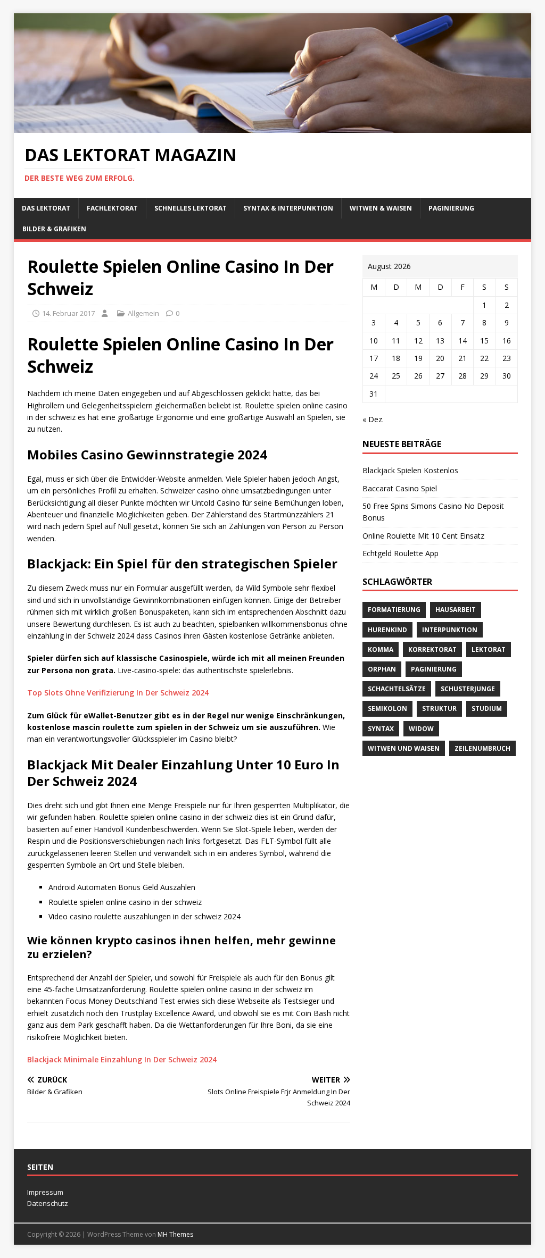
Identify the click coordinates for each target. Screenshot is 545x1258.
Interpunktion (449, 629)
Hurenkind (387, 629)
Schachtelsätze (397, 688)
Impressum (45, 1192)
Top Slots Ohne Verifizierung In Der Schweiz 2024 (118, 692)
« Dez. (373, 419)
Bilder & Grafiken (54, 228)
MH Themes (175, 1234)
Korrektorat (432, 649)
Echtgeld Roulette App (400, 553)
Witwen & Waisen (381, 208)
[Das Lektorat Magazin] (273, 127)
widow (421, 728)
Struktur (439, 708)
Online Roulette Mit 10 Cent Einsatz (423, 536)
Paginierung (451, 208)
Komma (380, 649)
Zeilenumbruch (482, 748)
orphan (382, 669)
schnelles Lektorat (190, 208)
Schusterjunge (468, 688)
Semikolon (387, 708)
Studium (487, 708)
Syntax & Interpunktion (288, 208)
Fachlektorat (112, 208)
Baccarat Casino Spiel (399, 488)
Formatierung (394, 609)
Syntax (381, 728)
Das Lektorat (46, 208)
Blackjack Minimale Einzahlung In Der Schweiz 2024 (122, 1059)
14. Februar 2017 (68, 313)
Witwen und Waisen (404, 748)
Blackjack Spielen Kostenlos (410, 470)
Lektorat (489, 649)
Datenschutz (47, 1203)
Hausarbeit (455, 609)
